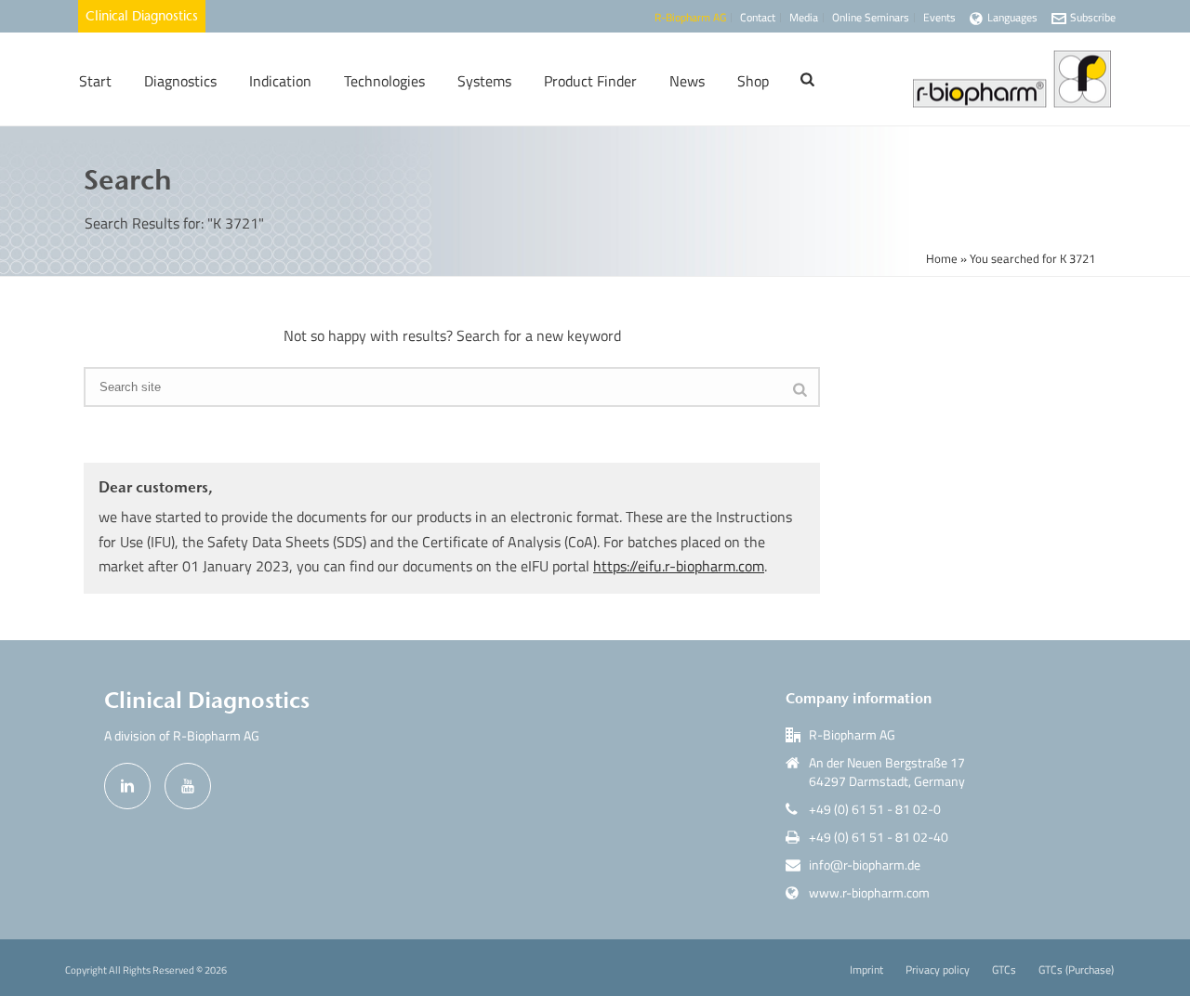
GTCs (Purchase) (1076, 970)
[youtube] (188, 786)
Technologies (384, 81)
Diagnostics (180, 81)
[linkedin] (127, 786)
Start (95, 81)
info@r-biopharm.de (864, 865)
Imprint (866, 970)
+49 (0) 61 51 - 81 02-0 (875, 809)
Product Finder (590, 81)
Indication (280, 81)
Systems (484, 81)
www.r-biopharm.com (869, 893)
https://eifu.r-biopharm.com (678, 566)
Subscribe (1093, 17)
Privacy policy (938, 970)
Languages (1012, 17)
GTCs (1004, 970)
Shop (753, 81)
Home (942, 258)
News (687, 81)
